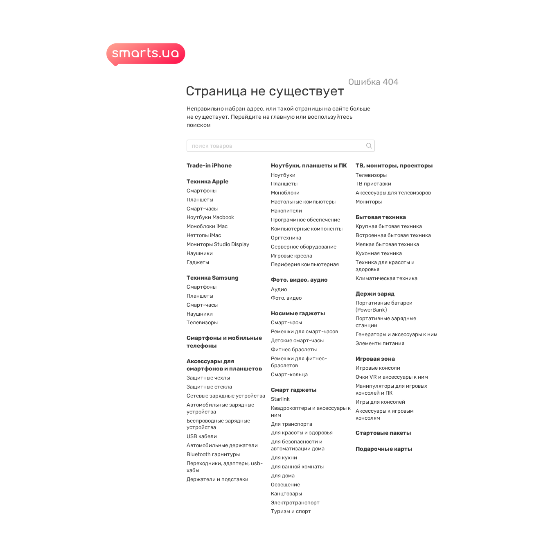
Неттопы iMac (204, 235)
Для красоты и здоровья (302, 432)
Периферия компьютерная (305, 264)
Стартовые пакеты (383, 432)
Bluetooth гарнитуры (213, 454)
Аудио (279, 289)
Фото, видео (286, 298)
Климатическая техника (386, 278)
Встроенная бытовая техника (393, 235)
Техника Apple (207, 181)
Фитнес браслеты (294, 349)
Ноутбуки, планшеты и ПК (309, 165)
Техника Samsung (213, 277)
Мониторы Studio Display (218, 244)
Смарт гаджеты (294, 389)
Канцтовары (286, 493)
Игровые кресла (291, 256)
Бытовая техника (381, 217)
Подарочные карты (384, 448)
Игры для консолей (380, 402)
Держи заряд (375, 293)
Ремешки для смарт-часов (304, 331)
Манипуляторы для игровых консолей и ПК (391, 389)
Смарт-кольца (289, 374)
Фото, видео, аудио (299, 279)
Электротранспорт (295, 502)
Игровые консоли (378, 368)
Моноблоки (285, 193)
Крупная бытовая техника (389, 226)
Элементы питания (380, 343)
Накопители (286, 211)
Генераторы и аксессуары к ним (396, 334)
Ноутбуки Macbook (210, 217)
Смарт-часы (202, 209)
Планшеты (200, 200)
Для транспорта (291, 424)
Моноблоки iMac (207, 226)
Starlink (280, 399)
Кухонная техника (379, 253)
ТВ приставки (373, 184)
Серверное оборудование (303, 247)
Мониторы (369, 202)
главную (283, 116)
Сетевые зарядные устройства (226, 396)
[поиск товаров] (368, 146)
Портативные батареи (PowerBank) (384, 306)
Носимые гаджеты (298, 313)
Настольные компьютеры (303, 202)
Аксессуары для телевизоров (393, 193)
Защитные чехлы (208, 378)
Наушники (200, 253)
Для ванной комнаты (297, 466)
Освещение (285, 484)
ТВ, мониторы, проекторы (394, 165)
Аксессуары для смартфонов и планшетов (224, 365)
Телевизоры (202, 322)
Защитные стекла (209, 387)
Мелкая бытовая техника (387, 244)
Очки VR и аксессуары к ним (392, 377)
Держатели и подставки (217, 479)
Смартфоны (201, 191)
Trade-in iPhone (209, 165)
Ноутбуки (283, 175)
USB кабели (202, 436)
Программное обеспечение (305, 220)
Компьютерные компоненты (307, 229)
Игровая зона (375, 358)
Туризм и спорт (291, 511)
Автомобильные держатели (222, 445)
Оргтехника (286, 238)
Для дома (283, 475)
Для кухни (284, 457)
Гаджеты (198, 262)
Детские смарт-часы (297, 340)
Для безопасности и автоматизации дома (298, 445)
